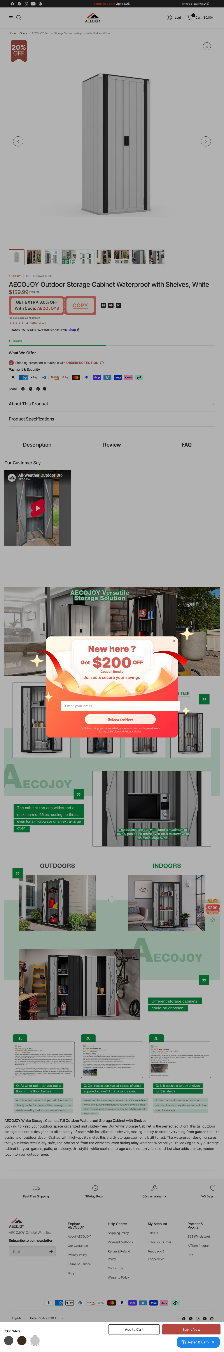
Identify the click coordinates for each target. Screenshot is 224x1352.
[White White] (35, 1340)
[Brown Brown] (22, 1340)
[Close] (174, 641)
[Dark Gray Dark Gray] (9, 1340)
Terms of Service (109, 731)
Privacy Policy (133, 731)
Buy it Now (191, 1329)
